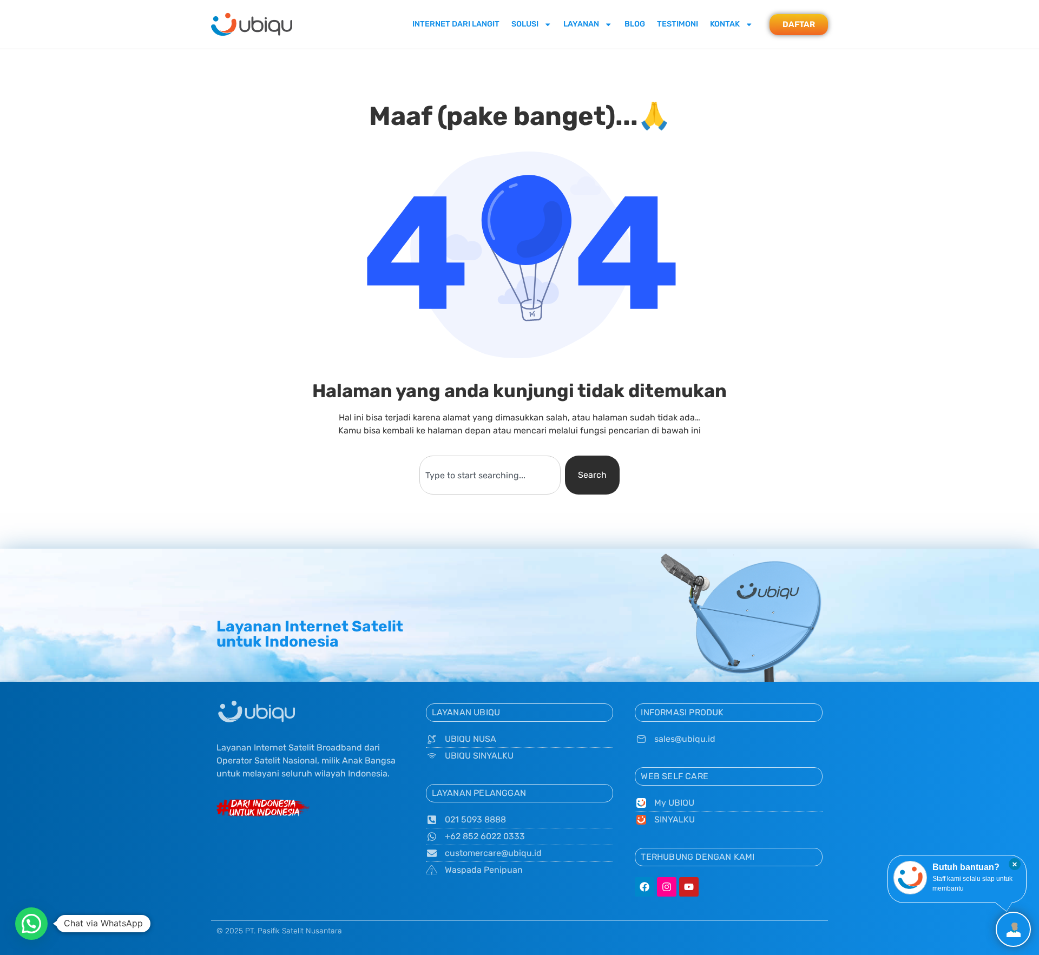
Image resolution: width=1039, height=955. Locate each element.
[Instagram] (666, 887)
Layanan (581, 24)
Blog (634, 24)
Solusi (524, 24)
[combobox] (489, 475)
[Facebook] (644, 887)
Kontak (725, 24)
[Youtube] (689, 887)
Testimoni (677, 24)
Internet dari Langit (455, 24)
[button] (31, 923)
